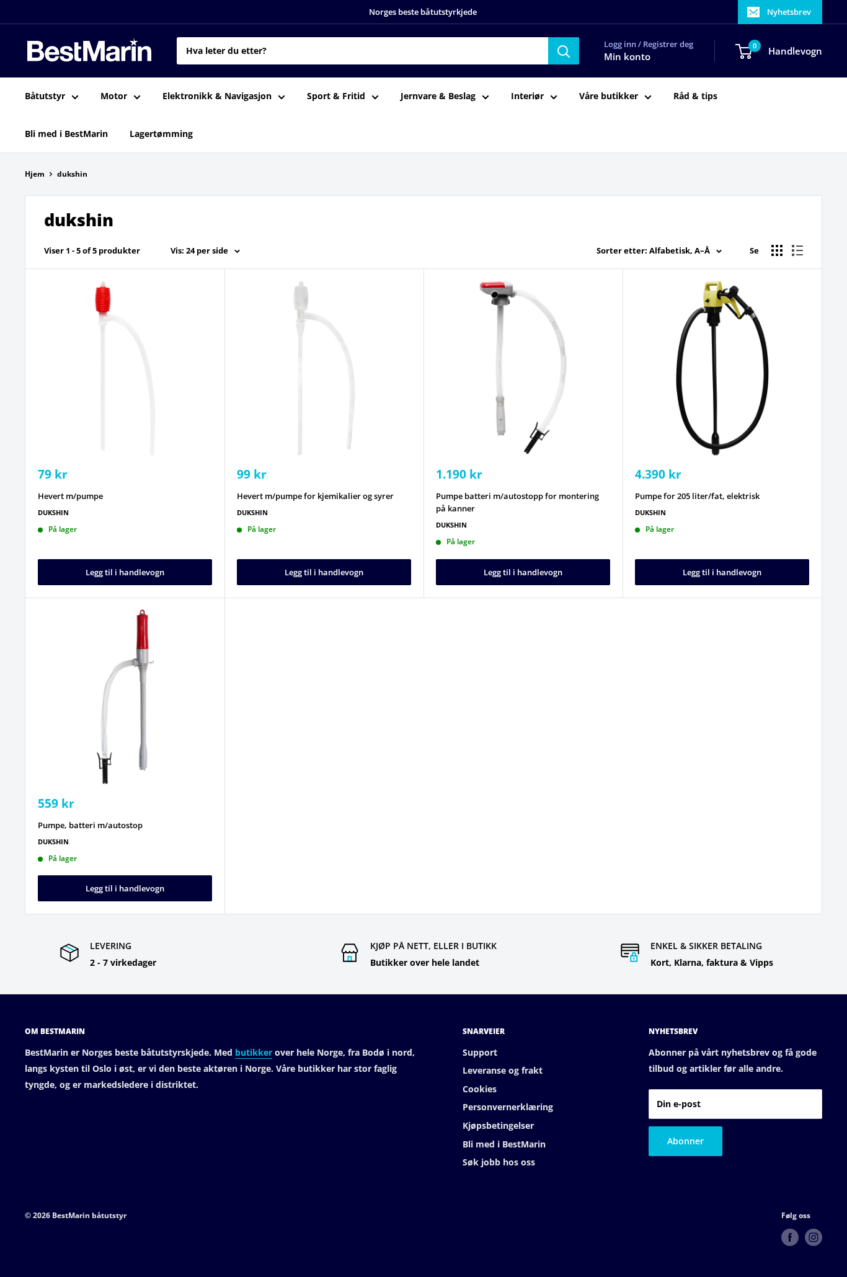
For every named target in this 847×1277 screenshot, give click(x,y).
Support (480, 1052)
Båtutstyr (45, 96)
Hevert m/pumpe (70, 496)
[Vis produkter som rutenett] (777, 250)
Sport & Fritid (336, 96)
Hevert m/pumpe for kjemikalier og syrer (315, 496)
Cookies (480, 1089)
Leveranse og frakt (503, 1070)
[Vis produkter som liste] (797, 250)
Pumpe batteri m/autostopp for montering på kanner (517, 502)
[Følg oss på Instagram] (813, 1237)
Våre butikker (608, 96)
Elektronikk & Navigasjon (217, 96)
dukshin (72, 174)
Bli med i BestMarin (66, 133)
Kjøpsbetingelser (498, 1125)
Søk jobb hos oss (499, 1162)
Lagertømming (161, 133)
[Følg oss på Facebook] (790, 1237)
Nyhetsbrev (789, 11)
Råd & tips (695, 96)
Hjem (35, 174)
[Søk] (563, 50)
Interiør (527, 96)
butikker (253, 1052)
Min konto (627, 57)
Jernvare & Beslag (438, 96)
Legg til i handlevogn (125, 572)
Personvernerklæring (508, 1107)
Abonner (685, 1141)
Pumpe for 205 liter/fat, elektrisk (697, 496)
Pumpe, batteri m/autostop (90, 825)
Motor (113, 96)
